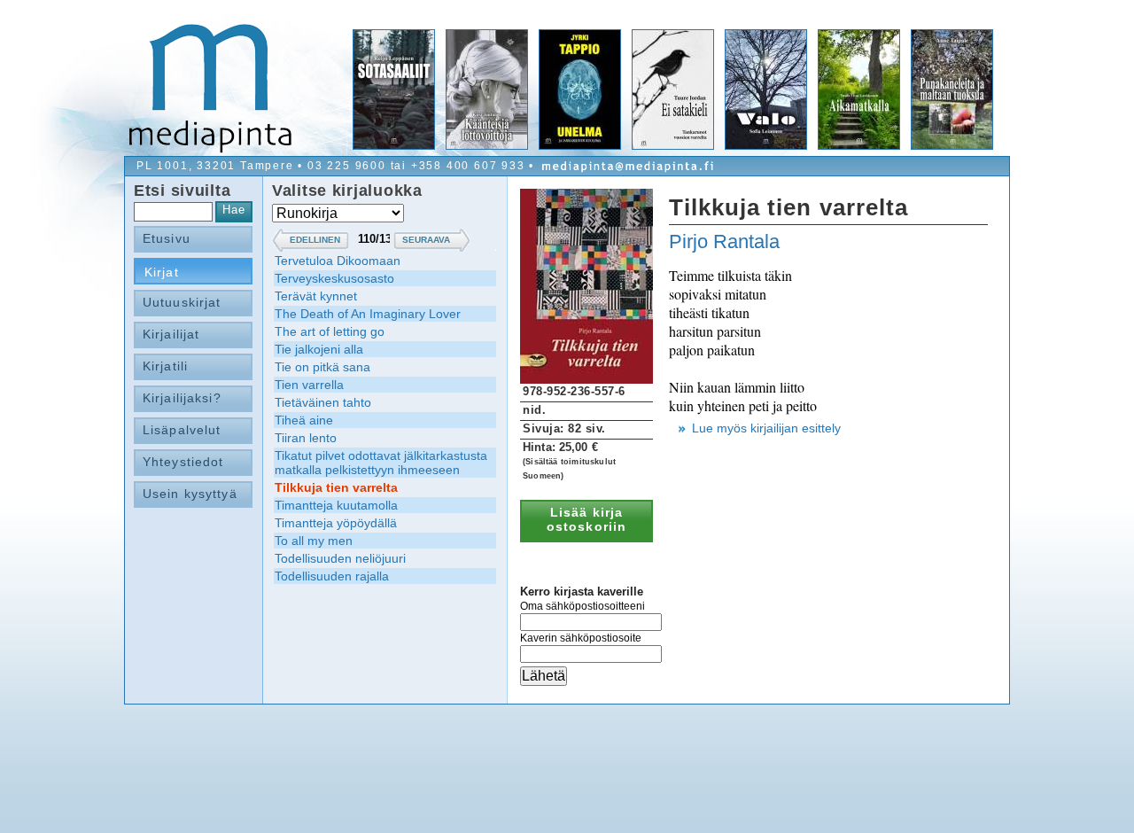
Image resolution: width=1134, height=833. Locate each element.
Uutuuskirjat (182, 302)
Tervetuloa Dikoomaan (337, 260)
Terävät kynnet (316, 296)
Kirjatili (165, 366)
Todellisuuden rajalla (332, 576)
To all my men (314, 540)
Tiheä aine (304, 420)
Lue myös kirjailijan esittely (766, 428)
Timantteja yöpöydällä (336, 523)
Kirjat (161, 272)
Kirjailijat (171, 334)
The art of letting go (329, 331)
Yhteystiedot (183, 462)
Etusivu (166, 238)
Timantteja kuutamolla (336, 505)
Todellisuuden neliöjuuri (340, 558)
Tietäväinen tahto (323, 402)
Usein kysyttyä (190, 494)
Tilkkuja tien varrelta (336, 487)
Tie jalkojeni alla (319, 349)
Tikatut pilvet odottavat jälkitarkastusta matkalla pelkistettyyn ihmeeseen (381, 462)
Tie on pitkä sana (322, 367)
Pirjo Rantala (724, 241)
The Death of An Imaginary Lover (368, 314)
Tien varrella (309, 385)
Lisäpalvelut (182, 430)
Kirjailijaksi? (182, 398)
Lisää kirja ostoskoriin (586, 519)
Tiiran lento (306, 438)
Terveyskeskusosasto (334, 278)
